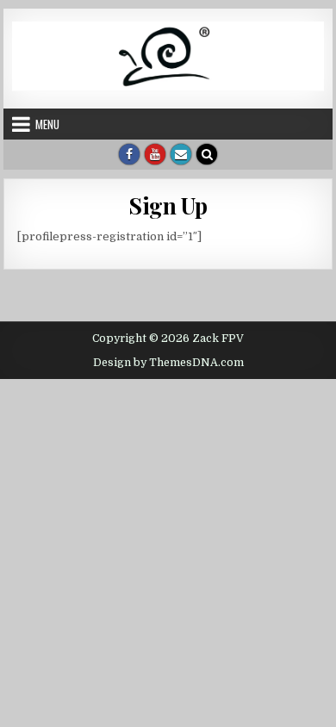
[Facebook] (129, 154)
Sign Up (168, 205)
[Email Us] (181, 154)
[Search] (206, 154)
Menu (47, 124)
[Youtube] (155, 154)
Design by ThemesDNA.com (168, 363)
